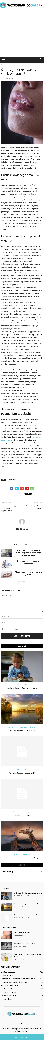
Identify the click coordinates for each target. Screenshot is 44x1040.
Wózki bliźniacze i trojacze (22, 812)
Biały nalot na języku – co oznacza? (33, 507)
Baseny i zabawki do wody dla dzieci (22, 727)
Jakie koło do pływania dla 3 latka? (22, 730)
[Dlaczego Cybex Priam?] (22, 794)
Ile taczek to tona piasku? (23, 932)
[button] (41, 60)
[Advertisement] (22, 33)
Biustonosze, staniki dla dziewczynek (14, 982)
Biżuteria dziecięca (8, 972)
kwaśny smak (12, 479)
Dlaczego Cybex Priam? (22, 815)
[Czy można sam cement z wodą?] (6, 946)
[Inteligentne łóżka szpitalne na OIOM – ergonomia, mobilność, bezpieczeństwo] (6, 553)
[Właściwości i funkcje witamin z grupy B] (6, 574)
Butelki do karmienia (22, 854)
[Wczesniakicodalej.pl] (22, 5)
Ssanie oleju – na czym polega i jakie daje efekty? (28, 955)
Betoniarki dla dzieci (8, 996)
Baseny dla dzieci (22, 769)
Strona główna (5, 65)
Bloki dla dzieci (6, 999)
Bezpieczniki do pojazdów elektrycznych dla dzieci (19, 979)
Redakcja (22, 529)
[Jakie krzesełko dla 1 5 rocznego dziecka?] (22, 666)
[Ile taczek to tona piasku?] (6, 935)
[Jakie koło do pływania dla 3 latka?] (22, 709)
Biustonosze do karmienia (10, 989)
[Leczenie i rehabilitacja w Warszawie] (6, 564)
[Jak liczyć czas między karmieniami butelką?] (22, 836)
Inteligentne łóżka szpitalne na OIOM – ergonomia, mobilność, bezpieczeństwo (28, 553)
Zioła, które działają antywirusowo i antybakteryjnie (8, 508)
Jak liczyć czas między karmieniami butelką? (22, 858)
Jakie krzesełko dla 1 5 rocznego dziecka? (22, 688)
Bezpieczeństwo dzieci (9, 985)
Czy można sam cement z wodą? (25, 943)
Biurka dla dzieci (22, 684)
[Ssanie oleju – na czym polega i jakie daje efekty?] (6, 957)
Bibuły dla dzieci (7, 975)
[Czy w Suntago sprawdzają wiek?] (22, 751)
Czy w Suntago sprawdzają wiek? (22, 773)
